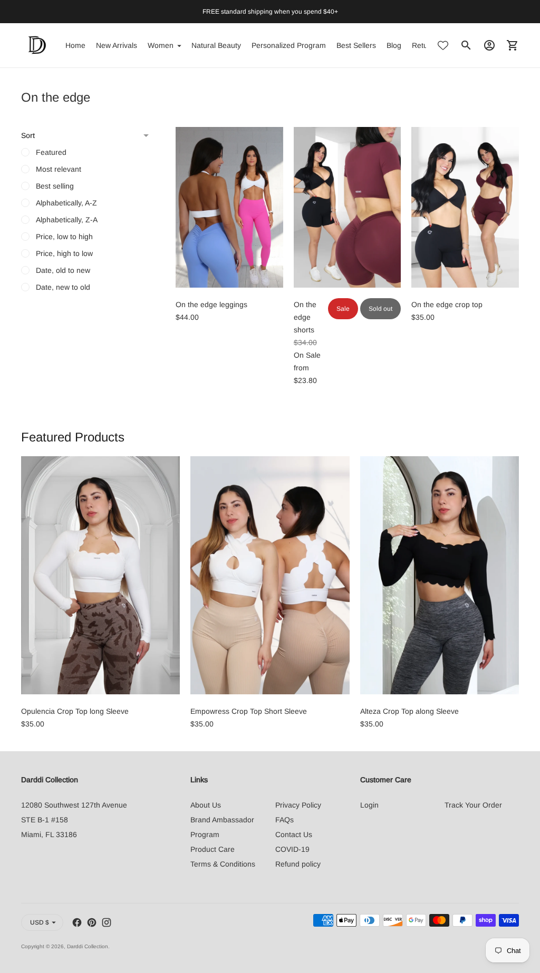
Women (160, 45)
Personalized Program (289, 45)
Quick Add (229, 273)
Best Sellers (356, 45)
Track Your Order (473, 805)
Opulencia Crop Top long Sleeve (75, 711)
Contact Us (293, 834)
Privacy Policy (298, 805)
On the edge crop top (447, 304)
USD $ (39, 922)
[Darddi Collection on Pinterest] (91, 922)
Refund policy (298, 864)
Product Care (212, 849)
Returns (425, 45)
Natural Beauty (216, 45)
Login (369, 805)
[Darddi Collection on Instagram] (106, 922)
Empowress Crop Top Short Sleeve (248, 711)
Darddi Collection (87, 946)
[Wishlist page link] (443, 45)
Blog (394, 45)
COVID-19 (292, 849)
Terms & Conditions (222, 864)
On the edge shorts (305, 317)
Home (75, 45)
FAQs (284, 819)
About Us (205, 805)
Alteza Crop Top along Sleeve (409, 711)
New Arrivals (116, 45)
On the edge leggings (211, 304)
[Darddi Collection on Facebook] (77, 922)
